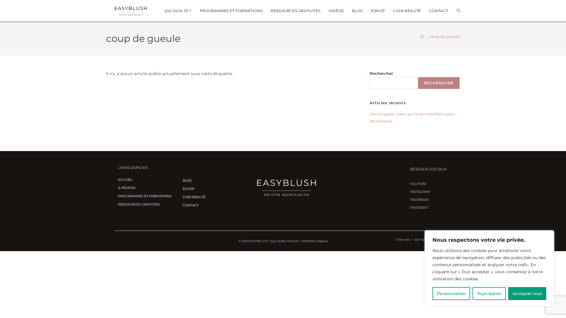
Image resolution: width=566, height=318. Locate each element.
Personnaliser (451, 293)
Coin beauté (194, 197)
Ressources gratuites (139, 204)
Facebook (419, 200)
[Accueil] (422, 36)
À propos (127, 188)
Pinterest (419, 208)
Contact (191, 205)
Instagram (420, 192)
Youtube (418, 184)
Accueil (125, 180)
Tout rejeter (489, 293)
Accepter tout (527, 293)
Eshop (189, 189)
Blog (187, 180)
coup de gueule (445, 36)
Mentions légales (315, 241)
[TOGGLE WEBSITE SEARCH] (458, 11)
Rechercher (381, 73)
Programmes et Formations (145, 196)
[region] (489, 268)
